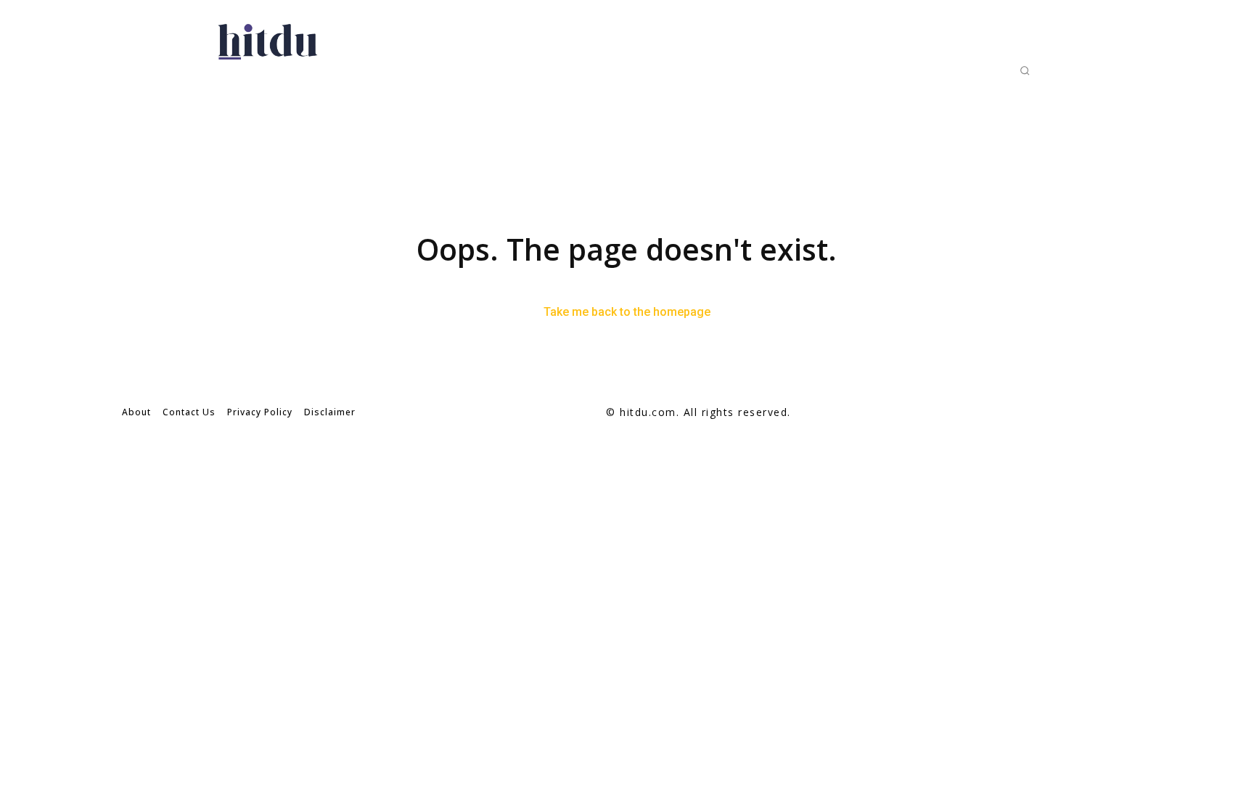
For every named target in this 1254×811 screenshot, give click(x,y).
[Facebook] (1054, 412)
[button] (1024, 70)
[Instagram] (1086, 412)
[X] (1119, 412)
